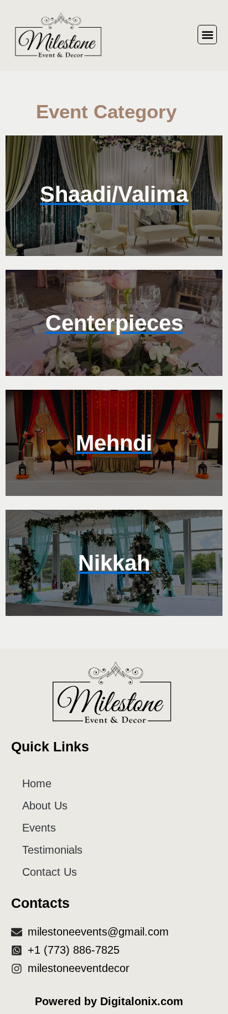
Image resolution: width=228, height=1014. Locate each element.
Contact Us (49, 872)
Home (36, 783)
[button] (207, 34)
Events (39, 828)
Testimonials (52, 850)
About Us (45, 805)
